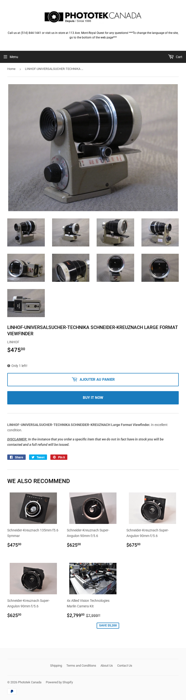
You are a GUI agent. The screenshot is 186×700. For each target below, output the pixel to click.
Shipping (56, 665)
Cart (178, 57)
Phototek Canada (29, 682)
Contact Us (124, 665)
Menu (14, 57)
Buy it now (93, 397)
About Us (107, 665)
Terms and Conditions (81, 665)
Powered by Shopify (59, 682)
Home (11, 69)
